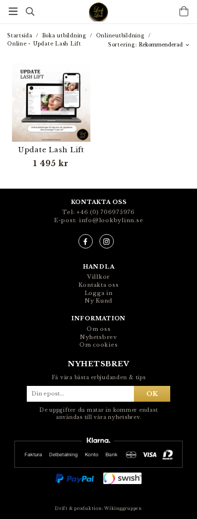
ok (152, 393)
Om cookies (98, 344)
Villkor (98, 276)
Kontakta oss (98, 285)
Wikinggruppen (123, 508)
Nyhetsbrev (98, 337)
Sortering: (123, 45)
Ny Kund (98, 300)
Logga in (99, 293)
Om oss (99, 329)
